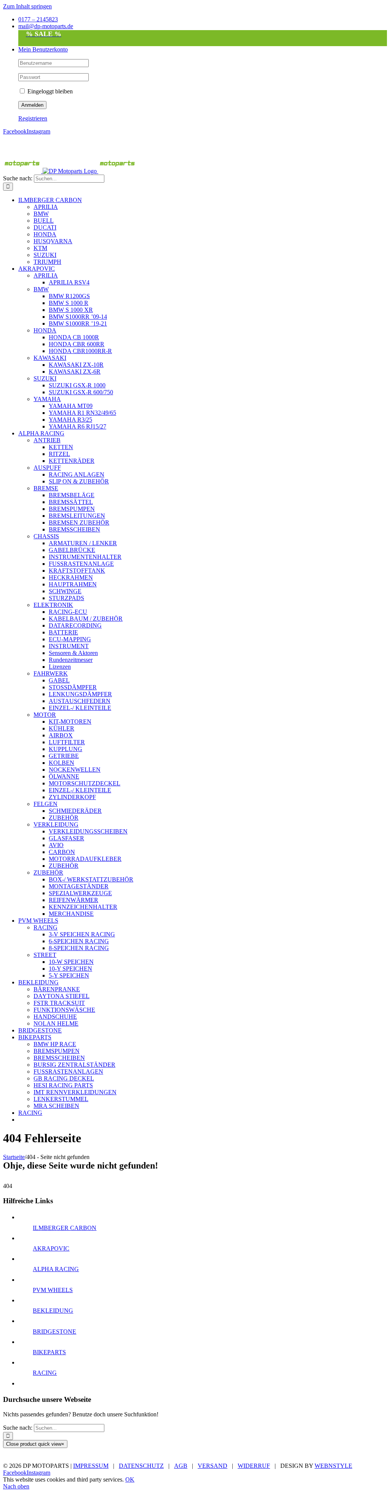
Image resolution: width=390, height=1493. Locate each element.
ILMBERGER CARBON (64, 1228)
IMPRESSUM (91, 1465)
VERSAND (212, 1465)
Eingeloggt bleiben (49, 91)
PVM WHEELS (53, 1290)
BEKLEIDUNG (53, 1310)
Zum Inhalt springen (27, 6)
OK (129, 1479)
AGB (180, 1465)
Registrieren (32, 118)
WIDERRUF (254, 1465)
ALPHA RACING (56, 1269)
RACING (45, 1372)
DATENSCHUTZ (141, 1465)
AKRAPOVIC (51, 1248)
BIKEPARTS (49, 1352)
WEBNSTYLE (333, 1465)
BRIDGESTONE (54, 1331)
